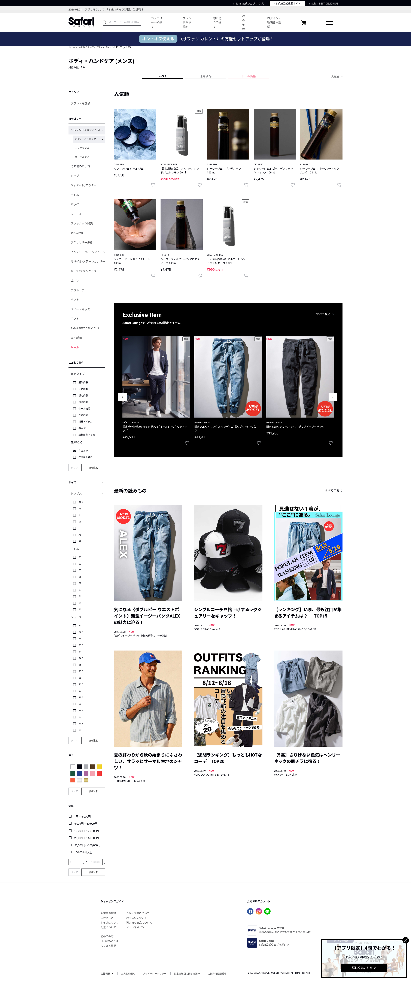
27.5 (81, 697)
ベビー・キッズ (80, 309)
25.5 (81, 671)
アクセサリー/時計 (82, 242)
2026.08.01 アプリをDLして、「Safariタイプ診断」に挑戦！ (106, 9)
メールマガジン (135, 927)
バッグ (75, 204)
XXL (81, 541)
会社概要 (105, 973)
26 (80, 677)
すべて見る (323, 314)
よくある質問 (108, 945)
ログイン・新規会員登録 (274, 22)
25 (80, 664)
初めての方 (107, 936)
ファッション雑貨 (82, 223)
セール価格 (248, 76)
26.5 (81, 684)
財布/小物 (77, 233)
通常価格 (205, 76)
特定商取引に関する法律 (187, 973)
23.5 (81, 645)
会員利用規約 (128, 973)
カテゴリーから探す (156, 22)
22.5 (81, 632)
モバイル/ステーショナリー (88, 261)
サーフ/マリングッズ (84, 271)
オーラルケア (82, 157)
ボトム (75, 195)
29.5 (81, 723)
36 (80, 609)
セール (75, 347)
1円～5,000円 (82, 816)
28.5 (81, 710)
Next (333, 397)
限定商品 (83, 395)
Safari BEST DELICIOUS (324, 3)
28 (80, 557)
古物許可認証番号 (217, 973)
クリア (74, 467)
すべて (162, 76)
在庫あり (83, 450)
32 (80, 583)
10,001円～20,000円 (86, 831)
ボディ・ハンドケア (85, 139)
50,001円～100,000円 (87, 845)
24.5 (81, 658)
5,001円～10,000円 (85, 823)
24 (80, 651)
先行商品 (83, 389)
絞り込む (93, 467)
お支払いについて (136, 917)
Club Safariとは (109, 941)
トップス (76, 176)
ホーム (71, 47)
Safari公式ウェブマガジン (250, 3)
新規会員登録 (108, 913)
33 (80, 590)
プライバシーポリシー (154, 973)
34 (80, 596)
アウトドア (78, 290)
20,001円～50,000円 (86, 838)
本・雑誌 (76, 337)
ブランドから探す (187, 22)
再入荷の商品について (139, 922)
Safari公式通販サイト (288, 3)
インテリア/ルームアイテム (88, 252)
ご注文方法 (107, 917)
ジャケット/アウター (84, 185)
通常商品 (83, 382)
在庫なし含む (86, 457)
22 (80, 625)
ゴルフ (75, 280)
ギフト (75, 318)
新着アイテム (85, 421)
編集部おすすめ (87, 434)
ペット (75, 299)
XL (80, 534)
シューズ (76, 214)
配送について (108, 927)
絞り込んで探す (217, 22)
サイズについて (110, 922)
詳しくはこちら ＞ (364, 968)
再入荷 (82, 428)
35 (80, 603)
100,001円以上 (83, 852)
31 (80, 577)
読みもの (243, 22)
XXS (81, 502)
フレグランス (82, 148)
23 (80, 638)
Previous (122, 397)
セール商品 (84, 408)
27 (80, 690)
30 (80, 570)
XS (80, 508)
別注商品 (83, 402)
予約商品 (83, 415)
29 (80, 564)
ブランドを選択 (80, 103)
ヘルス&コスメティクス (89, 47)
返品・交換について (137, 913)
